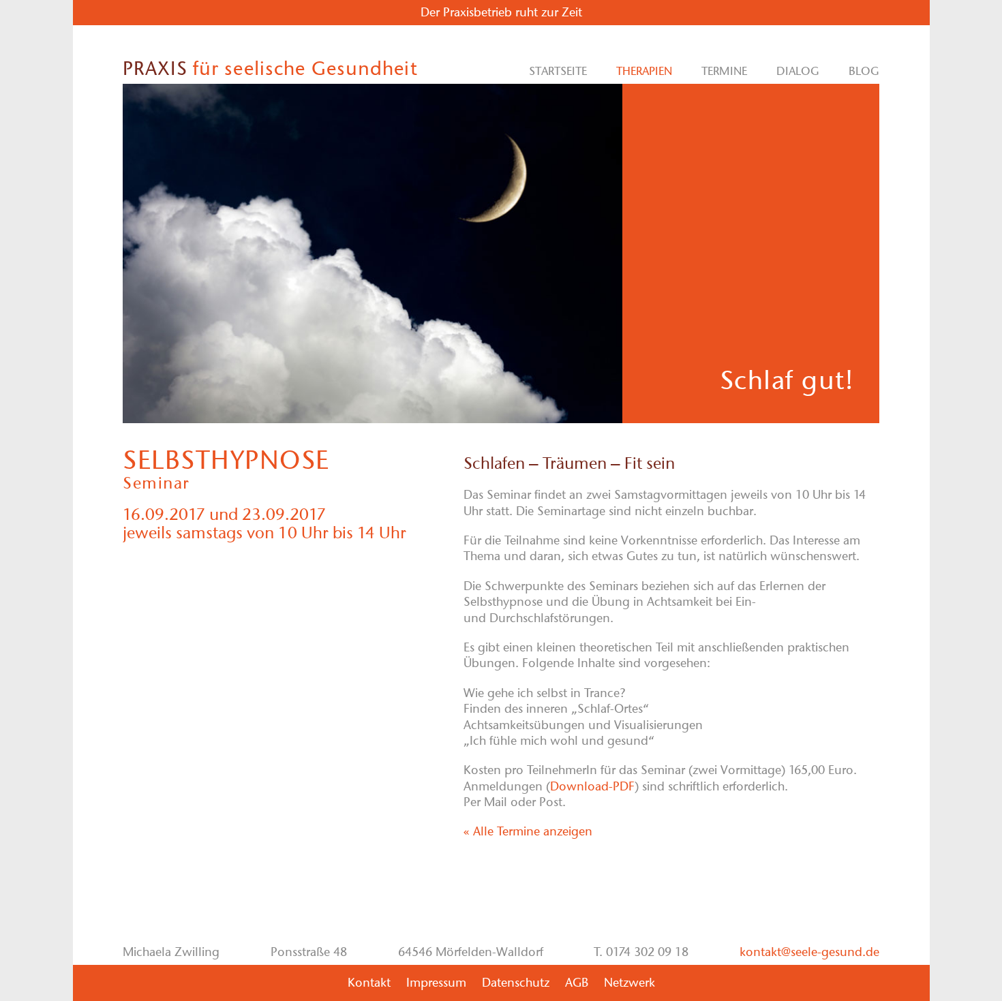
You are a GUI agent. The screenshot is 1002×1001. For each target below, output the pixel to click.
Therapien (644, 71)
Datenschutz (515, 982)
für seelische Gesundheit (270, 68)
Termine (724, 71)
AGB (576, 982)
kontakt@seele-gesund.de (809, 951)
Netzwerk (629, 982)
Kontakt (369, 982)
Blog (864, 71)
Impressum (436, 982)
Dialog (797, 71)
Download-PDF (592, 786)
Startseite (558, 71)
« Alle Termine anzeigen (528, 831)
